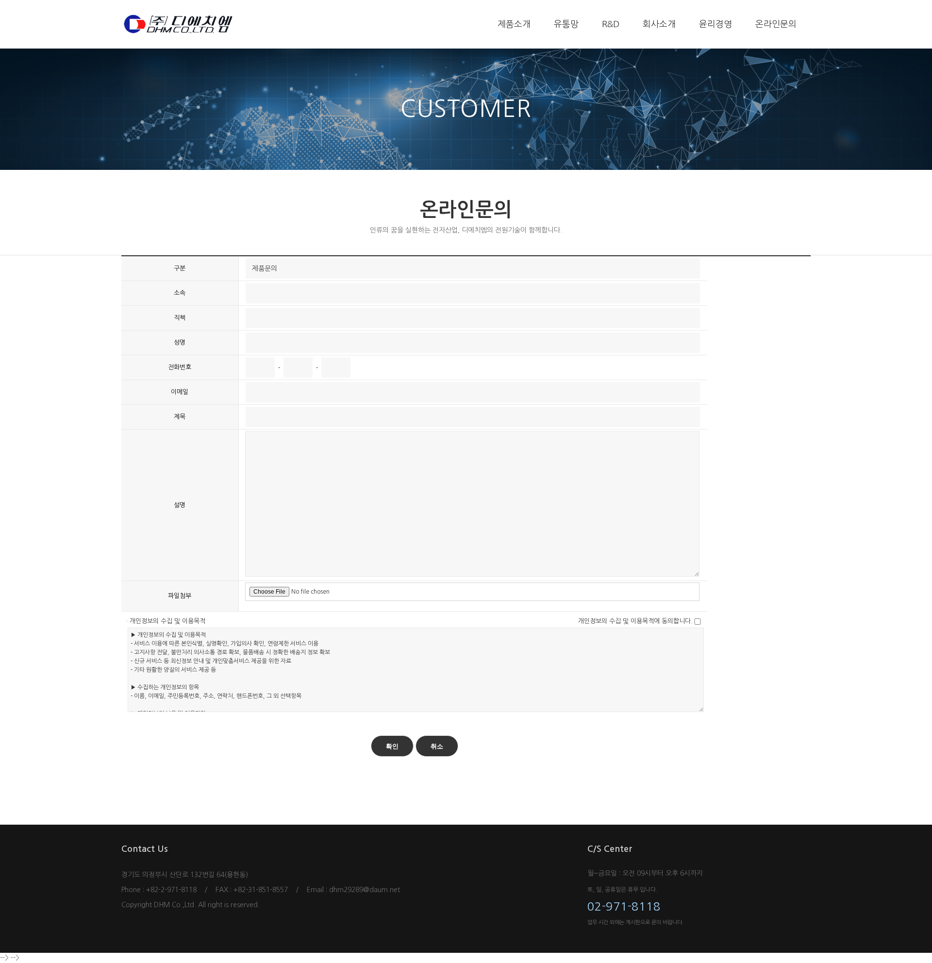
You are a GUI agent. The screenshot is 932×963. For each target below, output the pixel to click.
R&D (610, 24)
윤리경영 (715, 24)
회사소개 (659, 24)
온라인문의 (776, 24)
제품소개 (514, 24)
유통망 (566, 24)
